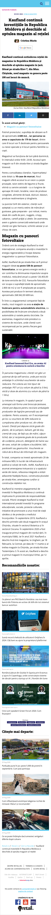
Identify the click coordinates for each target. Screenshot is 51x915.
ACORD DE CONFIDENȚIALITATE (17, 869)
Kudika (11, 877)
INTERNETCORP (25, 874)
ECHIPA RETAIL (39, 869)
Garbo (20, 877)
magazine (31, 722)
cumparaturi (12, 722)
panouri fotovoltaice (18, 725)
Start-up (29, 877)
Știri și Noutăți (30, 14)
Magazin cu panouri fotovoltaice (24, 126)
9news (38, 877)
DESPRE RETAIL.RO (14, 866)
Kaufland (22, 722)
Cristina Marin (28, 40)
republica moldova (34, 725)
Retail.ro (5, 846)
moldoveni (40, 722)
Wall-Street (39, 874)
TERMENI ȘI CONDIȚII (34, 866)
